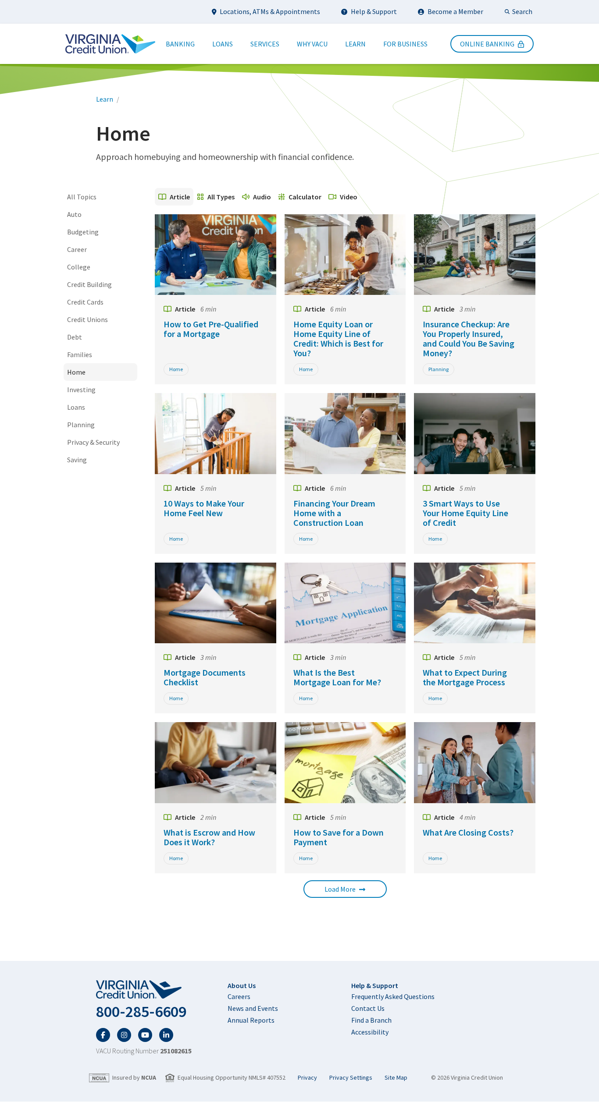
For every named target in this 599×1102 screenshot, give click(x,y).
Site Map (396, 1077)
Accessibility (370, 1032)
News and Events (253, 1008)
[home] (144, 989)
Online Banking (487, 43)
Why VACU (312, 43)
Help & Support (374, 11)
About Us (242, 985)
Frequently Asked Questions (393, 996)
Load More (340, 889)
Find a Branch (371, 1020)
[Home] (110, 44)
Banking (180, 43)
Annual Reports (251, 1020)
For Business (405, 43)
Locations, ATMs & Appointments (270, 11)
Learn (355, 43)
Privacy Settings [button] (350, 1077)
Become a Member (455, 11)
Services (264, 43)
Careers (239, 996)
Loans (222, 43)
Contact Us (368, 1008)
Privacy (307, 1077)
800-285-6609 (141, 1012)
